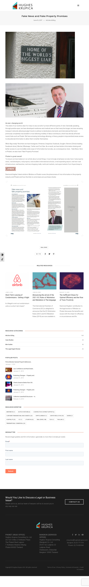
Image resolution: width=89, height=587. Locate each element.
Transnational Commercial (15, 423)
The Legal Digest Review (12, 349)
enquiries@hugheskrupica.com (77, 540)
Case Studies (9, 340)
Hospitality (10, 419)
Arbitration (10, 412)
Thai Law (60, 419)
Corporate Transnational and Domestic (19, 415)
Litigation (29, 419)
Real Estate (44, 247)
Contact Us (74, 502)
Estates (70, 415)
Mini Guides (8, 344)
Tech (51, 419)
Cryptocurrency (41, 415)
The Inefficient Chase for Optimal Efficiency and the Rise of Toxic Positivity (71, 297)
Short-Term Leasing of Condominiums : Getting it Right (17, 296)
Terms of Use (51, 567)
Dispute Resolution (57, 415)
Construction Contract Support (43, 412)
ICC (20, 419)
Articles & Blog (50, 20)
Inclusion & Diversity (72, 567)
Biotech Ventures (24, 412)
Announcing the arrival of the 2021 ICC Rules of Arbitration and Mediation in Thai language (44, 297)
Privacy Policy (61, 567)
